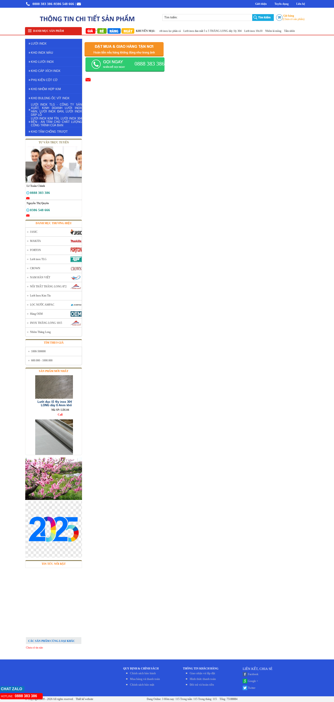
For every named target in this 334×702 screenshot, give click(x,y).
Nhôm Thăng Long (40, 332)
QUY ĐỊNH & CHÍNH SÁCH (141, 668)
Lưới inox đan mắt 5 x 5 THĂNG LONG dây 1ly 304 (206, 31)
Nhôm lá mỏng (267, 31)
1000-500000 (38, 351)
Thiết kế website (84, 699)
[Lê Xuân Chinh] (28, 193)
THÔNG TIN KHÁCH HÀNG (200, 668)
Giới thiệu (261, 3)
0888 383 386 (42, 4)
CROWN (35, 268)
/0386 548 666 (63, 4)
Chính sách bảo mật (142, 684)
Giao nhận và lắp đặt (202, 673)
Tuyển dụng (281, 3)
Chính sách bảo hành (143, 673)
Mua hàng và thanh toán (145, 679)
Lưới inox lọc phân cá (163, 31)
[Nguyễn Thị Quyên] (28, 211)
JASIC (33, 231)
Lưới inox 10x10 (247, 31)
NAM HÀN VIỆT (40, 277)
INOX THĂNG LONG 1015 (46, 322)
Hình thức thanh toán (203, 679)
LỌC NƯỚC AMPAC (42, 304)
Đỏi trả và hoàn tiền (202, 684)
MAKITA (35, 241)
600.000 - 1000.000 (41, 360)
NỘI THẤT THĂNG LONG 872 (48, 286)
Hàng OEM (36, 313)
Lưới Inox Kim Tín (40, 295)
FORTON (35, 250)
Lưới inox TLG (38, 259)
